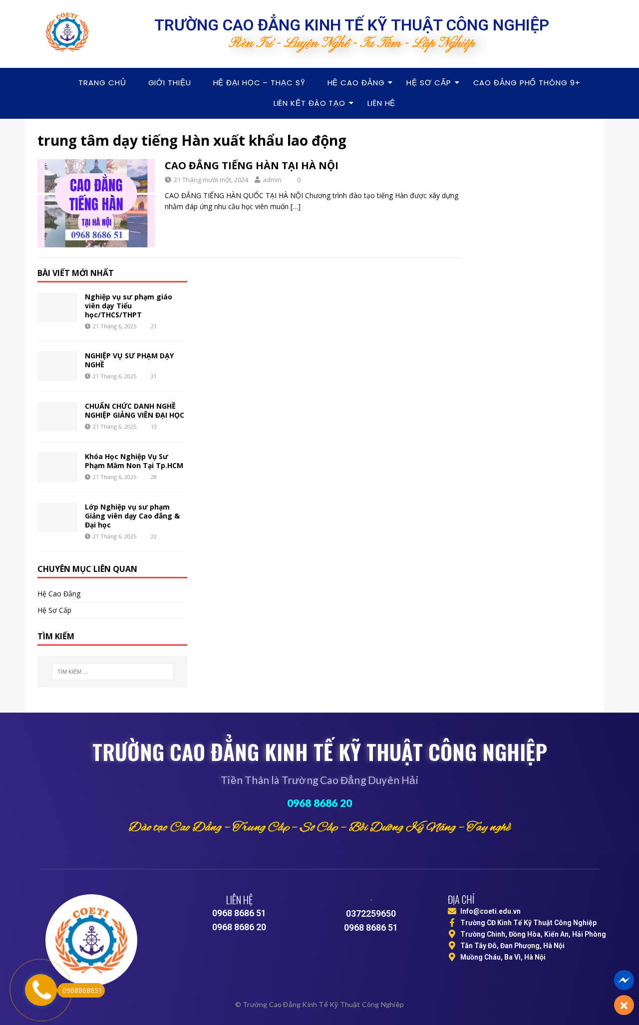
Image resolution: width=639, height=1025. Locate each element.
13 (154, 426)
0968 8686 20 (319, 802)
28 (154, 477)
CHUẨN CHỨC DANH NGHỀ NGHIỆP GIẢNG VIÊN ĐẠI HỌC (134, 410)
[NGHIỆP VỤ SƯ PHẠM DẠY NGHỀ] (57, 366)
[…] (296, 206)
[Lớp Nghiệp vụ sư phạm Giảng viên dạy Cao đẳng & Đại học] (57, 517)
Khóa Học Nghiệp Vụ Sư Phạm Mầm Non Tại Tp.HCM (134, 461)
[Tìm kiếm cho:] (112, 671)
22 (154, 536)
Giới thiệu (169, 82)
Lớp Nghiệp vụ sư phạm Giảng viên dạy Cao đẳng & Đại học (132, 515)
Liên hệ (381, 103)
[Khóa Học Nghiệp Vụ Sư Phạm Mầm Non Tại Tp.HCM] (57, 467)
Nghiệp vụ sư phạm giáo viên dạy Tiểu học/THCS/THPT (128, 305)
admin (272, 179)
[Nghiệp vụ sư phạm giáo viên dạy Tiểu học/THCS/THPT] (57, 307)
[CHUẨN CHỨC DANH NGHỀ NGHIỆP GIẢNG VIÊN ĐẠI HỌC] (57, 417)
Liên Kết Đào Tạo (309, 103)
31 (154, 376)
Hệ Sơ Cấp (428, 82)
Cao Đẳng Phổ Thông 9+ (527, 82)
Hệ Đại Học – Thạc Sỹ (259, 82)
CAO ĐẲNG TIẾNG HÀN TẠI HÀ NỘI (251, 165)
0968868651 (82, 990)
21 (154, 326)
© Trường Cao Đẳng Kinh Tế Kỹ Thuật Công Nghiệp (319, 1004)
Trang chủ (102, 82)
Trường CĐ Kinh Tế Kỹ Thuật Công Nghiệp (528, 923)
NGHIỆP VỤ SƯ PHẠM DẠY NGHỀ (129, 360)
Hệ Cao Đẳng (356, 82)
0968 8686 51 (239, 913)
